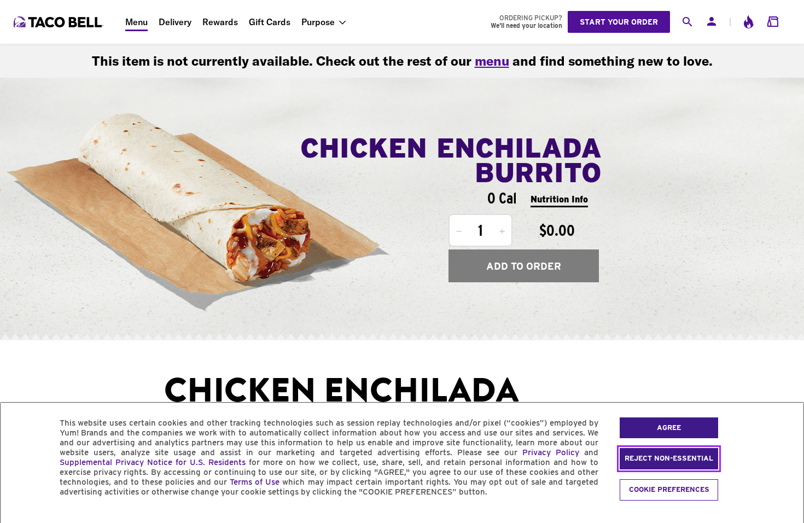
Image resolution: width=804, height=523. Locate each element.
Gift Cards (269, 21)
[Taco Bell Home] (60, 21)
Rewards (220, 21)
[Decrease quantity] (459, 231)
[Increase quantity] (502, 231)
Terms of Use (254, 482)
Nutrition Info (559, 199)
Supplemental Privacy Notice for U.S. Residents (153, 462)
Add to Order (523, 266)
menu (492, 61)
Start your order (619, 22)
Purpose (318, 21)
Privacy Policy (550, 452)
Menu (136, 21)
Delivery (175, 21)
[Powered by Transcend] (18, 516)
